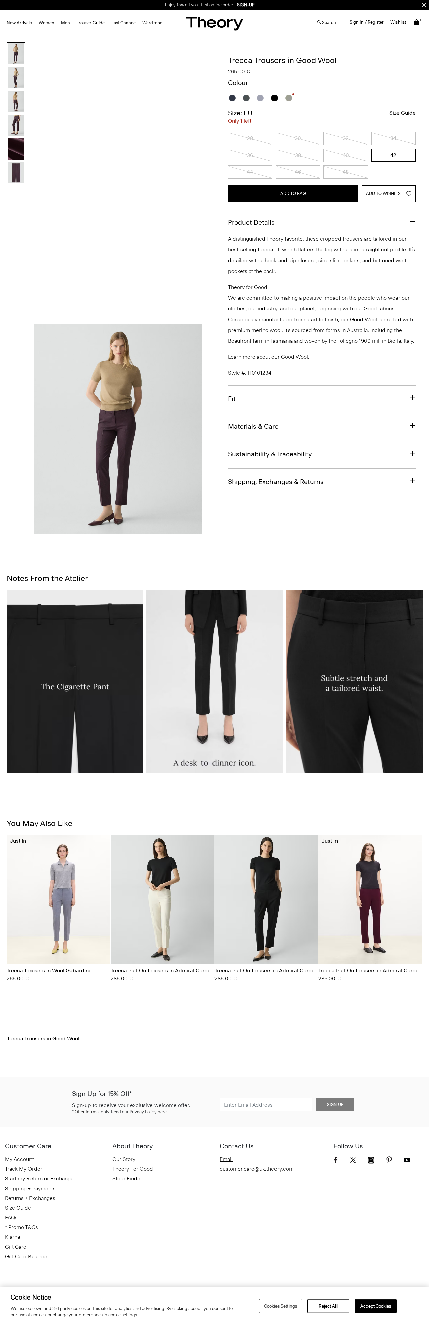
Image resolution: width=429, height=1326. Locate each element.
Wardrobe (152, 22)
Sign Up (335, 1104)
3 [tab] (106, 530)
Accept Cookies (375, 1305)
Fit (232, 399)
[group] (58, 899)
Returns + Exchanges (30, 1198)
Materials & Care (253, 426)
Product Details (251, 222)
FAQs (11, 1217)
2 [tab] (81, 530)
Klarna (12, 1237)
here (162, 1111)
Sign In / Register (367, 22)
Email (226, 1159)
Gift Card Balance (26, 1256)
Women (46, 22)
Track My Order (23, 1169)
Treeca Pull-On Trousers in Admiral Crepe (161, 970)
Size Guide (402, 113)
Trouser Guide (91, 22)
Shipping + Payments (30, 1188)
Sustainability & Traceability (270, 454)
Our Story (123, 1159)
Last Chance (123, 22)
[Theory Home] (214, 23)
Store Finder (127, 1178)
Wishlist (398, 22)
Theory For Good (132, 1169)
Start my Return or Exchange (39, 1178)
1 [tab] (57, 530)
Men (65, 22)
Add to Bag (293, 193)
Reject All (328, 1305)
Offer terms (86, 1111)
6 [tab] (178, 530)
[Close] (424, 5)
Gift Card (16, 1247)
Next (192, 429)
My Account (19, 1159)
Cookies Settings (280, 1305)
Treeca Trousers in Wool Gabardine (49, 970)
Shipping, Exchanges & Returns (276, 482)
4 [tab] (130, 530)
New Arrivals (19, 22)
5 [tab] (154, 530)
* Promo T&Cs (21, 1227)
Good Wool (294, 357)
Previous (44, 429)
